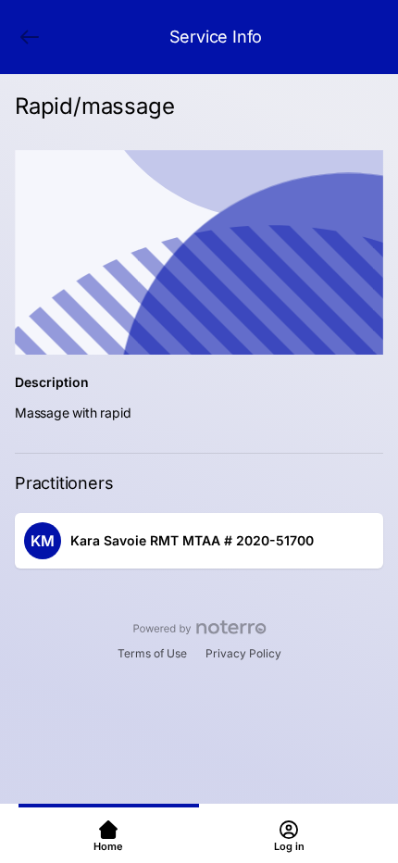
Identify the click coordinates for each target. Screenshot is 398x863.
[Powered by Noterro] (199, 627)
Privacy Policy (243, 653)
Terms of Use (152, 653)
